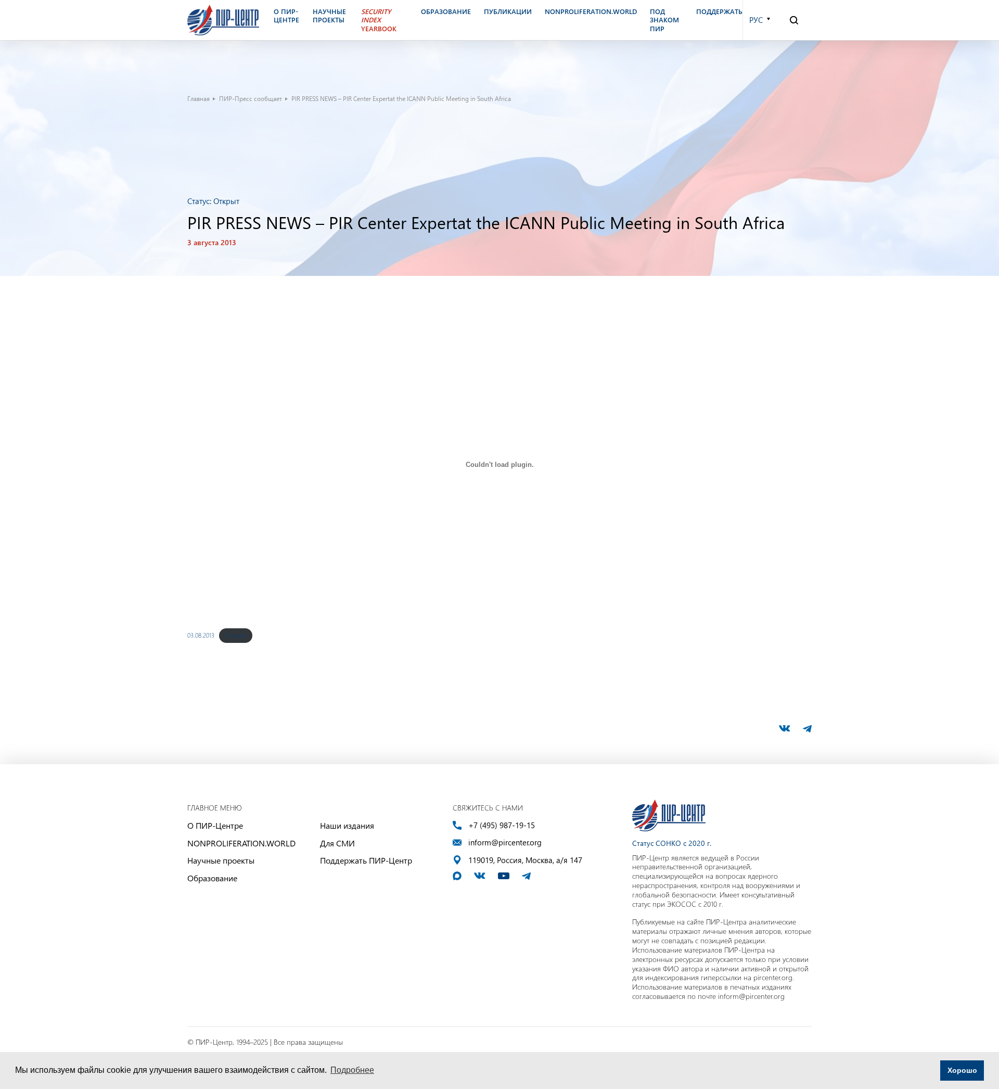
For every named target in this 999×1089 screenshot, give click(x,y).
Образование (212, 877)
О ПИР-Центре (215, 825)
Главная (198, 98)
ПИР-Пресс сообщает (250, 98)
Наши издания (347, 825)
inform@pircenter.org (505, 842)
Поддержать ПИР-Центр (366, 860)
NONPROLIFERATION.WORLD (241, 843)
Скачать (235, 635)
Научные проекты (220, 860)
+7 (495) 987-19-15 (501, 825)
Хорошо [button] (962, 1070)
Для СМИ (337, 843)
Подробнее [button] (352, 1070)
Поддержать (719, 11)
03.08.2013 (200, 635)
